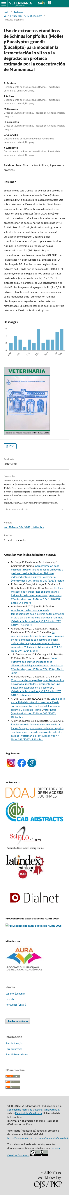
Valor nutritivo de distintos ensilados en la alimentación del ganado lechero (34, 661)
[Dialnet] (34, 911)
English (10, 999)
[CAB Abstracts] (34, 820)
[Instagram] (11, 766)
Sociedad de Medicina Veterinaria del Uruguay (33, 1109)
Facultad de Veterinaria (28, 1113)
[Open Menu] (3, 3)
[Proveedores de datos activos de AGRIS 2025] (34, 925)
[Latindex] (25, 878)
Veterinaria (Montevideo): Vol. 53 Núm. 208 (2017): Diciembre (33, 713)
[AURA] (25, 971)
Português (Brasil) (16, 1004)
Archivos (18, 12)
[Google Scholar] (32, 766)
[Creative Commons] (39, 1155)
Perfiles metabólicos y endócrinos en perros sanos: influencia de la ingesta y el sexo (37, 591)
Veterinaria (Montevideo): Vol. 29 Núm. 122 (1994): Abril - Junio (37, 669)
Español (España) (15, 993)
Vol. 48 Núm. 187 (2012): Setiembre (23, 15)
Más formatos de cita (17, 509)
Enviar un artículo (18, 1021)
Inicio (6, 12)
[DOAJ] (34, 796)
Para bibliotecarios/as (17, 1054)
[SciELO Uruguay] (25, 849)
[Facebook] (21, 766)
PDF (11, 446)
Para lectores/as (14, 1043)
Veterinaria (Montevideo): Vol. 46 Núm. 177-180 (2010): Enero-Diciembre (36, 599)
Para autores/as (14, 1048)
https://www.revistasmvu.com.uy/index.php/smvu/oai (37, 1137)
